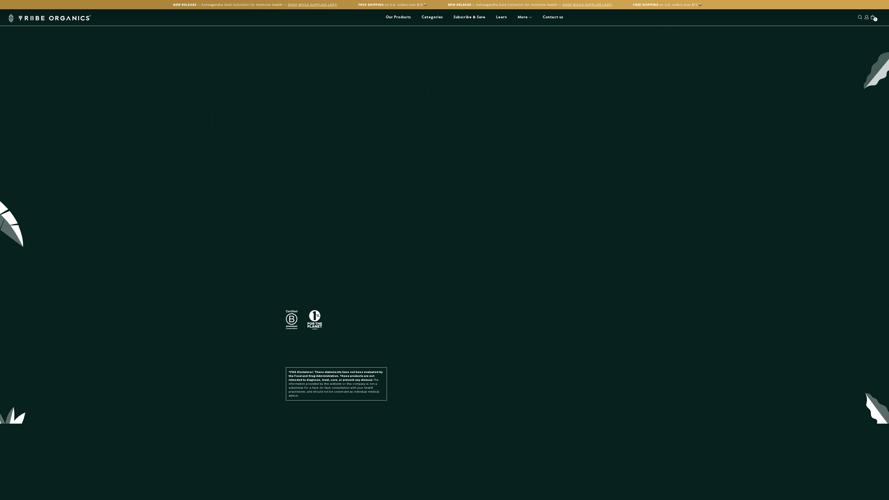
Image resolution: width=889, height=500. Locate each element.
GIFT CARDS (456, 341)
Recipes (560, 296)
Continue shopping (444, 165)
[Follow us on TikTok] (374, 351)
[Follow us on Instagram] (334, 351)
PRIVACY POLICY (458, 387)
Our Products (398, 17)
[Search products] (860, 17)
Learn (501, 17)
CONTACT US (456, 355)
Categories (432, 17)
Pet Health (563, 290)
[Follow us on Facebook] (344, 351)
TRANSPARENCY (512, 290)
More (523, 17)
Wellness (562, 309)
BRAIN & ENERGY (459, 296)
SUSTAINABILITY (512, 296)
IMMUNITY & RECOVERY (464, 328)
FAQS (450, 361)
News (558, 283)
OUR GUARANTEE (513, 322)
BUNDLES (453, 334)
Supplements (565, 303)
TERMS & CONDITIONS (463, 368)
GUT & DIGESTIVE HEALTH (466, 309)
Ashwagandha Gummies (520, 373)
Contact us (553, 17)
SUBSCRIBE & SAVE (461, 283)
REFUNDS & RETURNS (463, 381)
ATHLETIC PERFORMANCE (466, 303)
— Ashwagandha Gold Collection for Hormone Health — (255, 4)
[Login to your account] (867, 17)
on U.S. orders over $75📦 (392, 4)
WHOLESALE (510, 316)
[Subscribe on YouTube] (364, 351)
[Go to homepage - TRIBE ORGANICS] (49, 18)
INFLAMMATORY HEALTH (465, 290)
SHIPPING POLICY (460, 374)
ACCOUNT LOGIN (513, 329)
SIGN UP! (380, 307)
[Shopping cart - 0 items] (873, 17)
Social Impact (512, 335)
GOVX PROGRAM (512, 303)
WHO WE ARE (510, 283)
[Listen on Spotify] (353, 351)
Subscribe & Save (469, 17)
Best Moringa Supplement (523, 367)
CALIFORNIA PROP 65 (516, 309)
